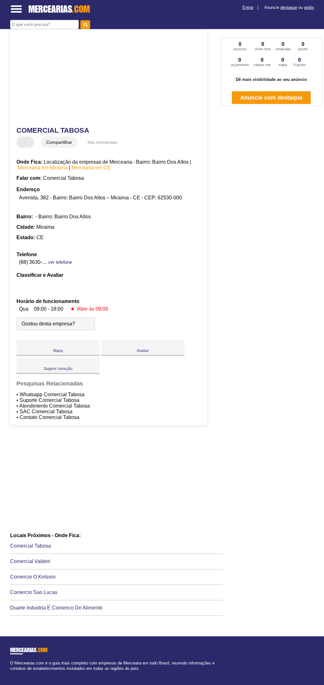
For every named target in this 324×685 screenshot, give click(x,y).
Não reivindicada (102, 142)
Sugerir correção (58, 369)
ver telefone (60, 262)
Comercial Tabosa (30, 546)
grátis (309, 7)
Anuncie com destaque (271, 97)
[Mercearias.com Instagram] (17, 673)
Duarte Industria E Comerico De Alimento (56, 607)
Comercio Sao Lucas (33, 592)
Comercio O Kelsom (32, 576)
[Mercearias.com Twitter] (14, 673)
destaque (288, 7)
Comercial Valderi (30, 561)
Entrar (247, 7)
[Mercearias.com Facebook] (11, 673)
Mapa (58, 351)
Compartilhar (59, 142)
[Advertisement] (105, 78)
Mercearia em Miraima (43, 167)
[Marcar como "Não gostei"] (30, 142)
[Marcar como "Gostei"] (22, 142)
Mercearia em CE (91, 167)
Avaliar (143, 351)
